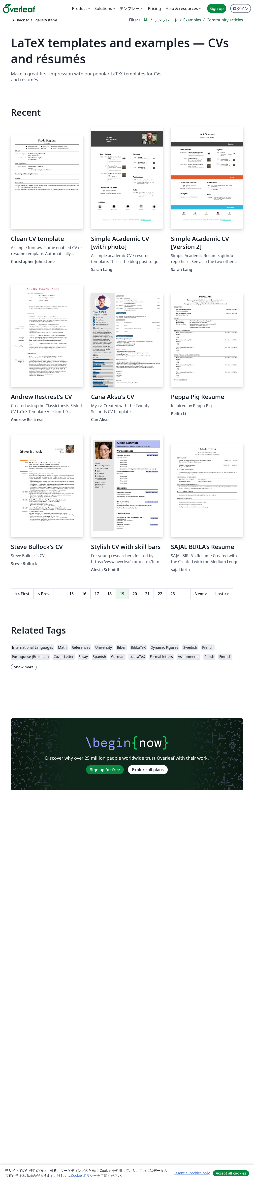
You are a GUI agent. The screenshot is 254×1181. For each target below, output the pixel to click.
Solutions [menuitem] (103, 8)
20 (134, 593)
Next (200, 593)
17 (97, 593)
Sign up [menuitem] (217, 8)
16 (84, 593)
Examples (192, 20)
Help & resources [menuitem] (181, 8)
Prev (44, 593)
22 (160, 593)
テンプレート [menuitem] (131, 8)
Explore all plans (148, 769)
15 (71, 593)
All (146, 20)
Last (222, 593)
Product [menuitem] (79, 8)
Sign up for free (105, 769)
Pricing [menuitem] (154, 8)
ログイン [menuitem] (241, 8)
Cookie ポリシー (84, 1175)
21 (147, 593)
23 (172, 593)
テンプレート (166, 20)
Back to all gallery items (35, 20)
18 (109, 593)
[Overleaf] (19, 8)
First (22, 593)
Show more (23, 667)
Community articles (225, 20)
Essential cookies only (192, 1173)
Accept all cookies (231, 1173)
